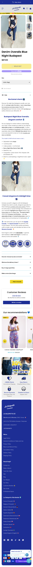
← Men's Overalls (16, 281)
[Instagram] (4, 540)
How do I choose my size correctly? (12, 256)
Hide (5, 95)
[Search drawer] (24, 8)
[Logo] (16, 8)
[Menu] (2, 8)
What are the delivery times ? (10, 262)
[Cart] (30, 8)
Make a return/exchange (9, 273)
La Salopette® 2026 (8, 551)
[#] (16, 366)
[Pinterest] (12, 540)
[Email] (19, 540)
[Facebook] (8, 540)
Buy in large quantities (8, 268)
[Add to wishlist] (23, 317)
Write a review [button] (16, 302)
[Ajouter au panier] (5, 341)
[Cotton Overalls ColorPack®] (14, 332)
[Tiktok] (15, 540)
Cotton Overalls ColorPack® (14, 350)
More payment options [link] (16, 74)
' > (4, 2)
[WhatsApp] (23, 540)
